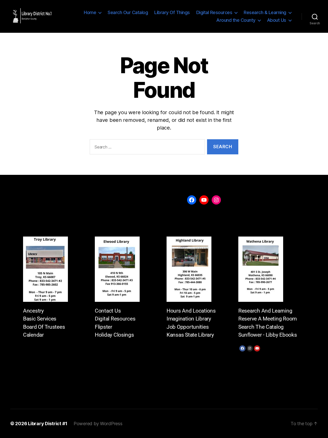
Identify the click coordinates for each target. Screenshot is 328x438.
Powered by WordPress (98, 423)
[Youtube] (257, 348)
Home (90, 12)
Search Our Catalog (128, 12)
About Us (276, 20)
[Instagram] (250, 348)
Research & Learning (265, 12)
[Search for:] (146, 147)
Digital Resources (214, 12)
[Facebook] (242, 348)
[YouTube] (204, 200)
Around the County (235, 20)
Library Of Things (172, 12)
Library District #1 (47, 423)
